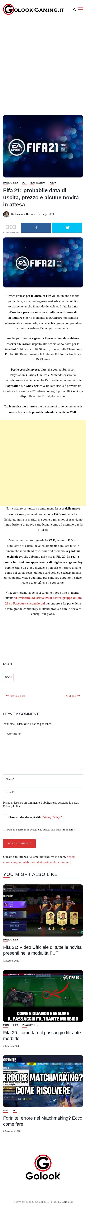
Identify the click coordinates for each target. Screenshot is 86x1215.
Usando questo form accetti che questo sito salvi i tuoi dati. (41, 829)
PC (23, 183)
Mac (6, 1110)
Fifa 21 (8, 677)
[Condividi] (36, 228)
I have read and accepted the (35, 817)
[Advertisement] (43, 64)
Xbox (53, 183)
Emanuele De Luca (25, 214)
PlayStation (38, 183)
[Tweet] (67, 228)
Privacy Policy (51, 817)
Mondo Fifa (10, 183)
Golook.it (67, 1201)
